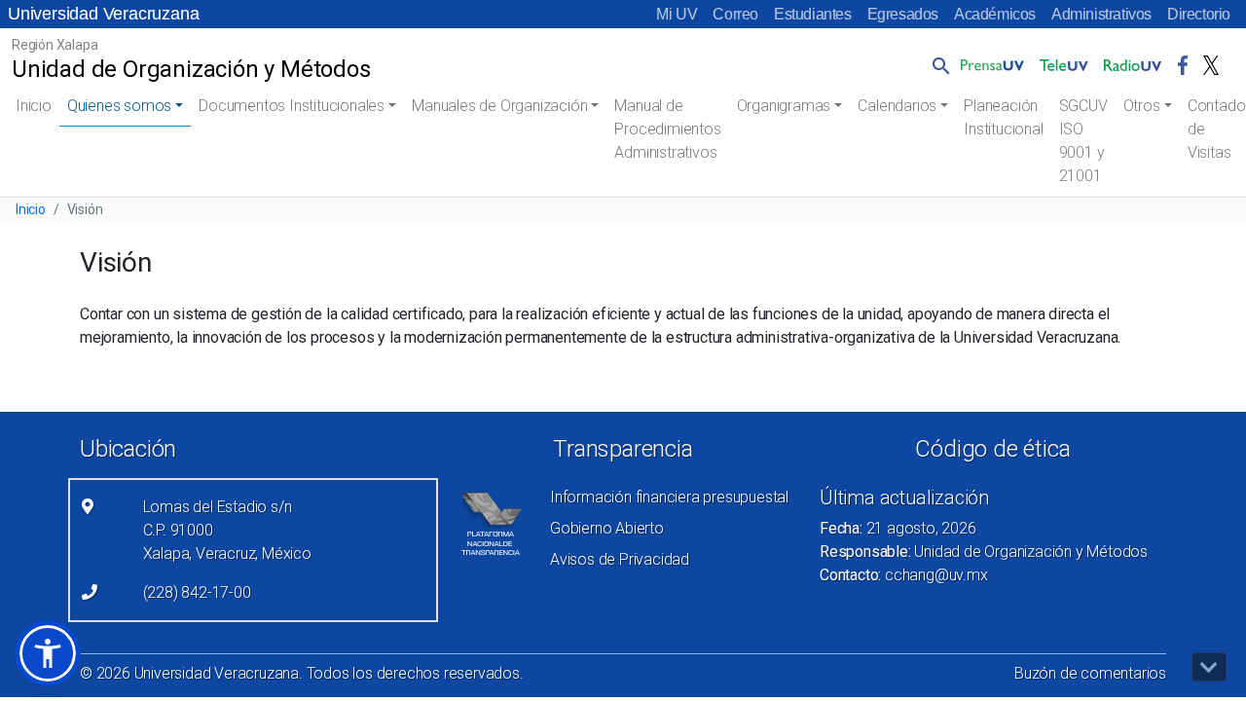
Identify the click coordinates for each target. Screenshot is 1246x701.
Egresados (902, 14)
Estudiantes (813, 14)
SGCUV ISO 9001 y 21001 (1083, 140)
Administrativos (1101, 14)
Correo (735, 14)
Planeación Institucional (1003, 117)
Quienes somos (119, 105)
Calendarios (897, 105)
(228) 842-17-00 (197, 592)
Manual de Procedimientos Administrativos (667, 129)
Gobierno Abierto (607, 528)
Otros (1141, 105)
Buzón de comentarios (1090, 673)
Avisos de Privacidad (619, 559)
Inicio (34, 105)
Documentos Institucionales (292, 105)
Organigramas (784, 105)
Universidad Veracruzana (103, 13)
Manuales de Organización (499, 105)
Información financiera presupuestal (669, 497)
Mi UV (676, 14)
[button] (937, 65)
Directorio (1198, 14)
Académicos (995, 14)
